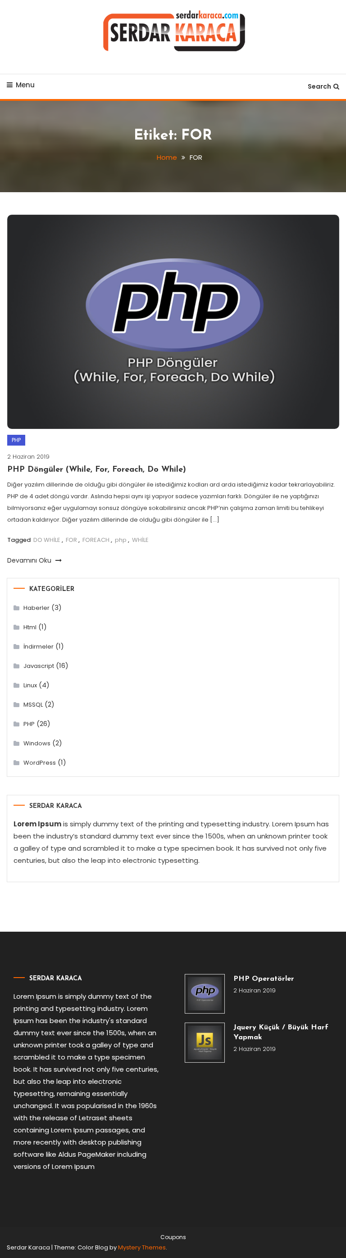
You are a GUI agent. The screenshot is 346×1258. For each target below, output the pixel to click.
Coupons (173, 1237)
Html (29, 627)
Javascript (38, 666)
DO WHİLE (46, 540)
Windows (36, 743)
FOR (71, 540)
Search (319, 86)
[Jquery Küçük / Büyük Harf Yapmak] (205, 1043)
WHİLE (140, 540)
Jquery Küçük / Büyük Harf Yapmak (280, 1032)
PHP (16, 440)
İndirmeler (38, 646)
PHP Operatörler (263, 979)
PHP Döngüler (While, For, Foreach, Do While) (96, 470)
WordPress (39, 762)
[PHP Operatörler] (205, 994)
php (121, 540)
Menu (25, 85)
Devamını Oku (30, 560)
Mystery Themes (142, 1247)
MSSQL (33, 704)
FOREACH (95, 540)
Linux (30, 685)
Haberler (36, 608)
